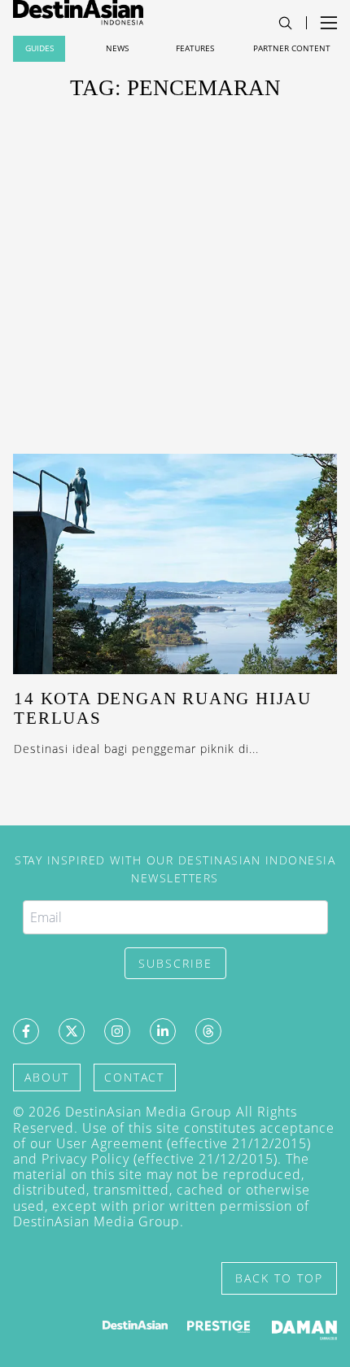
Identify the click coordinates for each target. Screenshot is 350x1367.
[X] (72, 1031)
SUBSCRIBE (175, 963)
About (46, 1077)
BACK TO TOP (279, 1278)
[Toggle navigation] (285, 23)
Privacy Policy (85, 1159)
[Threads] (208, 1031)
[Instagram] (117, 1031)
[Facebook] (26, 1031)
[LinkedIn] (163, 1031)
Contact (134, 1077)
